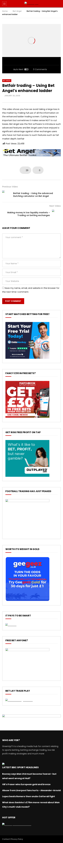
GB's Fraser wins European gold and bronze (26, 784)
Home (5, 11)
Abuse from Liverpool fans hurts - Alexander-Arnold (31, 790)
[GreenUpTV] (32, 3)
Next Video (55, 205)
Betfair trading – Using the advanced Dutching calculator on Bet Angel (33, 195)
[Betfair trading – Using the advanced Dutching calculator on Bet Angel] (6, 194)
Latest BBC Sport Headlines (20, 767)
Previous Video (10, 186)
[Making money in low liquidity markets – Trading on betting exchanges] (56, 214)
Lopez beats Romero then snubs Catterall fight (28, 796)
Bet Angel (17, 11)
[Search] (59, 3)
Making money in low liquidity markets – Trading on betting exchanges (28, 214)
